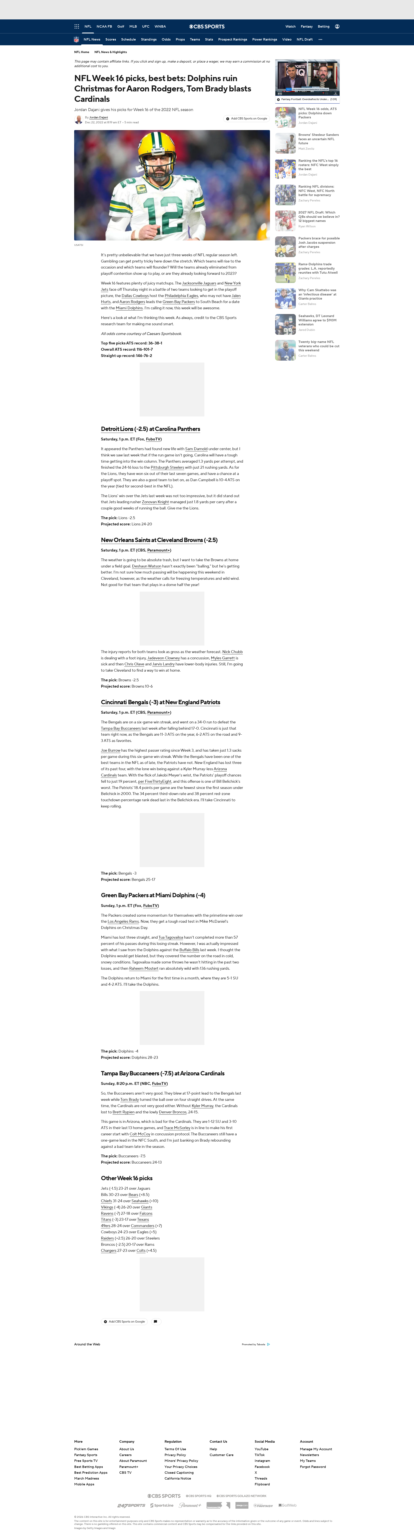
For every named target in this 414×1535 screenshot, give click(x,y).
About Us (126, 1449)
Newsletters (309, 1455)
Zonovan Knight (155, 502)
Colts (141, 1250)
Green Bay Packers (179, 301)
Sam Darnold (196, 448)
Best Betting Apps (88, 1467)
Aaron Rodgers (132, 301)
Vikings (107, 1207)
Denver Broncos (173, 1112)
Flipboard (262, 1484)
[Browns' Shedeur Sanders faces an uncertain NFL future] (285, 143)
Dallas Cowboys (135, 295)
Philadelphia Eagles (181, 295)
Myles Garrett (223, 658)
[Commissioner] (218, 1504)
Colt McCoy (140, 1134)
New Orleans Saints (125, 540)
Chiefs (106, 1201)
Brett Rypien (124, 1112)
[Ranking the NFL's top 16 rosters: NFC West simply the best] (285, 169)
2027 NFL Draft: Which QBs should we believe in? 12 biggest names (319, 216)
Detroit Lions (117, 429)
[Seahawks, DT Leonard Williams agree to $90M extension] (285, 324)
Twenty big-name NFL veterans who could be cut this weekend (318, 346)
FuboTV (153, 439)
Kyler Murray (202, 1105)
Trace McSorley (177, 1127)
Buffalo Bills (189, 949)
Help (213, 1449)
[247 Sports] (131, 1504)
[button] (320, 39)
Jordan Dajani (98, 117)
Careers (125, 1455)
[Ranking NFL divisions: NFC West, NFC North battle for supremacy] (285, 195)
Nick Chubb (232, 651)
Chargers (108, 1250)
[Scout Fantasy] (263, 1505)
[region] (307, 78)
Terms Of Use (175, 1449)
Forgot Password (313, 1467)
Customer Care (222, 1455)
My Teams (308, 1461)
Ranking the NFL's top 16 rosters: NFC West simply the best (318, 165)
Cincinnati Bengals (124, 702)
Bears (133, 1194)
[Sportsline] (162, 1505)
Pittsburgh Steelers (167, 467)
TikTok (260, 1455)
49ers (105, 1225)
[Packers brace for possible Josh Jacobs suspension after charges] (285, 246)
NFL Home (81, 52)
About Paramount (133, 1461)
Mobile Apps (84, 1484)
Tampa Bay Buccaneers (121, 728)
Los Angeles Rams (123, 921)
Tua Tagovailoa (170, 937)
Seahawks (140, 1201)
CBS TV (125, 1473)
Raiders (107, 1238)
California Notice (178, 1474)
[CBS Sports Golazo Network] (241, 1495)
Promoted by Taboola (253, 1344)
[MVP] (241, 1504)
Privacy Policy (175, 1455)
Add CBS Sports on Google (249, 119)
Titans (106, 1219)
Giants (146, 1207)
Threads (261, 1478)
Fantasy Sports (85, 1455)
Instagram (262, 1461)
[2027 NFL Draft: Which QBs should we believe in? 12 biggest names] (285, 221)
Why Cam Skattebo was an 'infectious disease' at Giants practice (317, 294)
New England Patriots (192, 702)
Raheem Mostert (143, 968)
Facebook (262, 1467)
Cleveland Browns (180, 540)
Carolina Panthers (177, 429)
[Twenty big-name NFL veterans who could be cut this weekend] (285, 350)
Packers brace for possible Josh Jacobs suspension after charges (319, 242)
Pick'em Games (86, 1449)
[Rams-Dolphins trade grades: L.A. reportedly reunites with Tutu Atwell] (285, 272)
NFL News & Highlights (110, 52)
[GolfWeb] (288, 1505)
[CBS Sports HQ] (198, 1495)
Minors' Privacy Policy (181, 1461)
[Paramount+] (190, 1504)
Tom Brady (129, 1099)
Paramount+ (158, 550)
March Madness (86, 1478)
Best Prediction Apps (90, 1473)
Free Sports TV (86, 1461)
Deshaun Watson (146, 566)
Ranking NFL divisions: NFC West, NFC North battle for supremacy (316, 190)
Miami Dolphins (129, 308)
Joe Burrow (110, 750)
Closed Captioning (179, 1468)
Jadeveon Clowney (163, 658)
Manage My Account (316, 1449)
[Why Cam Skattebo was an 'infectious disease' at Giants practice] (285, 298)
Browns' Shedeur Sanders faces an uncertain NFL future (318, 139)
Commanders (142, 1225)
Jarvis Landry (163, 664)
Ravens (107, 1213)
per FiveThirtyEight (154, 781)
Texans (143, 1219)
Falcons (146, 1213)
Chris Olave (134, 664)
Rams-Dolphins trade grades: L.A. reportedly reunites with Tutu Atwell (318, 268)
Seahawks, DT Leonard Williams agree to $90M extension (317, 320)
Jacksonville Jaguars (199, 283)
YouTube (261, 1449)
